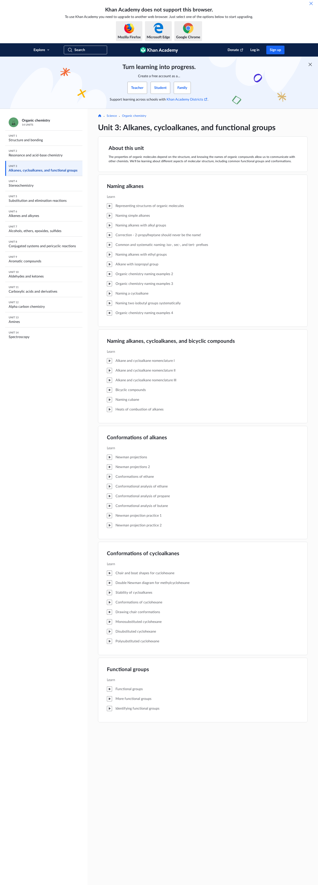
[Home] (99, 116)
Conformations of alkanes (137, 437)
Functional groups (128, 669)
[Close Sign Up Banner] (310, 64)
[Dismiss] (311, 3)
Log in (254, 50)
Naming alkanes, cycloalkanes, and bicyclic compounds (171, 341)
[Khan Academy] (159, 49)
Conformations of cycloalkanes (143, 553)
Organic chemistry (134, 115)
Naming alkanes (125, 186)
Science (112, 115)
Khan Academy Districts (185, 99)
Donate (233, 50)
